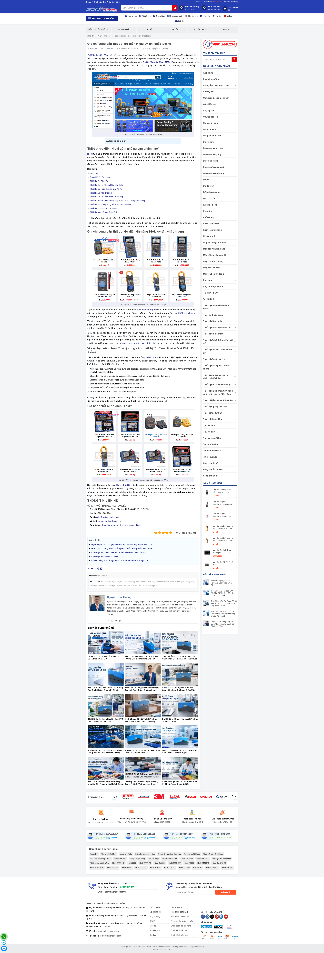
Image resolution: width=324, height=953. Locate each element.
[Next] (235, 796)
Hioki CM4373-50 (219, 863)
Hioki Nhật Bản (123, 485)
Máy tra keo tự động (213, 274)
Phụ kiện (207, 280)
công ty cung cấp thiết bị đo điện (139, 343)
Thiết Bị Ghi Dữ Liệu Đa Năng (103, 208)
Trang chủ (132, 16)
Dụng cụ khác (210, 129)
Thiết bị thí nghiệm (212, 419)
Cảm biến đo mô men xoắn (216, 98)
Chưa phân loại (210, 117)
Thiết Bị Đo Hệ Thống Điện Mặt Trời (106, 185)
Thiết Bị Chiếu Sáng (213, 315)
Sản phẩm (160, 16)
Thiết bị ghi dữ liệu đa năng (216, 384)
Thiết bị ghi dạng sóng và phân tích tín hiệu (215, 377)
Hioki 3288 (132, 863)
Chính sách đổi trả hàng (181, 926)
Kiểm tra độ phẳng (212, 230)
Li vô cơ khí (209, 236)
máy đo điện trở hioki (160, 582)
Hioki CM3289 (159, 863)
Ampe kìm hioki (120, 859)
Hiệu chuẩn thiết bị (98, 29)
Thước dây (209, 432)
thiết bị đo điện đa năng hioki (182, 582)
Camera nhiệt (153, 859)
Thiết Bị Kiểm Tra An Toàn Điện (104, 212)
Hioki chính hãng (145, 309)
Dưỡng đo (208, 142)
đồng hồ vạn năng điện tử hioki (133, 582)
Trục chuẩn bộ (210, 444)
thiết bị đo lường (186, 313)
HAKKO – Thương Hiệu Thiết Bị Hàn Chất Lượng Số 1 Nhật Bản (121, 548)
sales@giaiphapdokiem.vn (107, 517)
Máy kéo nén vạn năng (214, 249)
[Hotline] (4, 936)
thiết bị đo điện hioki (98, 586)
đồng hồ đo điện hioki (110, 582)
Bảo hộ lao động (211, 79)
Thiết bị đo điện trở (213, 334)
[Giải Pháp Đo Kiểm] (102, 9)
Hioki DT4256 (141, 868)
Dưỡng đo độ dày (212, 154)
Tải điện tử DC (210, 293)
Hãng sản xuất (176, 16)
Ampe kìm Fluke (126, 854)
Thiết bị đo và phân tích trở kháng (217, 367)
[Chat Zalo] (4, 942)
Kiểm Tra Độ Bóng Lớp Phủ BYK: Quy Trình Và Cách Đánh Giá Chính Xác (223, 624)
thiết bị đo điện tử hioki (117, 586)
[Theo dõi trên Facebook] (203, 916)
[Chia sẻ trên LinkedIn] (101, 569)
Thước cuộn (209, 425)
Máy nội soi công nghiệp (215, 255)
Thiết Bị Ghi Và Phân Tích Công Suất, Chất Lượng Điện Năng (117, 200)
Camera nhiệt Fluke (192, 854)
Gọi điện (103, 838)
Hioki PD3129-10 (97, 868)
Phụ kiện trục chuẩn (213, 286)
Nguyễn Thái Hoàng (160, 49)
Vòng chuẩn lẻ (210, 476)
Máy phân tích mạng (213, 261)
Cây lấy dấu (209, 110)
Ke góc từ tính (210, 205)
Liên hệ (181, 21)
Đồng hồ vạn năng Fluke (213, 854)
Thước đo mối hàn (212, 438)
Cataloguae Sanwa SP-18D (104, 556)
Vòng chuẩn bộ (210, 463)
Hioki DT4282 (169, 868)
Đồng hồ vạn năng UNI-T (100, 859)
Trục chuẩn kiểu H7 (212, 450)
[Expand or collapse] (178, 141)
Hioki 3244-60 (112, 868)
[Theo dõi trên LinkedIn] (221, 916)
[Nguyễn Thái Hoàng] (97, 603)
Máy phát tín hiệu (211, 267)
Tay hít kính (208, 299)
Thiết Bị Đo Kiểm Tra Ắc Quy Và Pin (106, 189)
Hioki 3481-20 (227, 868)
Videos (153, 926)
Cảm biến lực (209, 104)
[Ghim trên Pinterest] (98, 569)
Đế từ (206, 179)
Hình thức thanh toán (180, 916)
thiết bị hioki (153, 586)
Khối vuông (208, 217)
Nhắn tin (113, 838)
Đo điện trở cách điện (221, 859)
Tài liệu (218, 16)
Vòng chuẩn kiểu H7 (213, 469)
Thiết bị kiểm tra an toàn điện (218, 400)
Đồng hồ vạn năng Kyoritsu (169, 854)
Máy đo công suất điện (214, 242)
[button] (230, 9)
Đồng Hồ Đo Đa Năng (100, 177)
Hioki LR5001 (127, 868)
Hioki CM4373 (203, 863)
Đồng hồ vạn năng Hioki (145, 854)
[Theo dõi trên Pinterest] (217, 916)
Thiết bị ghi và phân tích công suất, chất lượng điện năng (218, 392)
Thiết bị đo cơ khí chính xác (217, 327)
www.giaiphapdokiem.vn (110, 521)
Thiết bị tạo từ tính (212, 413)
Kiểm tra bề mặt (211, 223)
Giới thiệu (146, 16)
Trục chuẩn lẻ (210, 457)
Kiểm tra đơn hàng (231, 2)
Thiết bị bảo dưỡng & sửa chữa (216, 307)
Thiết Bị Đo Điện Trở (99, 181)
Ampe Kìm (94, 173)
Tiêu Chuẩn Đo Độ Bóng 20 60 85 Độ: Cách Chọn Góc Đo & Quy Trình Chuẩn (224, 603)
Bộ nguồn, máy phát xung (216, 85)
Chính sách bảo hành (180, 930)
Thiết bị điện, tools (212, 321)
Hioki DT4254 (184, 868)
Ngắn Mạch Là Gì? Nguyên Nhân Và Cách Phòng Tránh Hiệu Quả (121, 544)
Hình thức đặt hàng (179, 912)
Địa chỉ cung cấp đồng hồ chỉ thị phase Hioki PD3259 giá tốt (120, 560)
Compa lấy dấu (210, 123)
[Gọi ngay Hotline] (220, 44)
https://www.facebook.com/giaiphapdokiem (120, 525)
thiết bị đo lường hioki (137, 586)
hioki (149, 582)
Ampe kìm (208, 73)
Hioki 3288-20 (145, 863)
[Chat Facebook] (4, 948)
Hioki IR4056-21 (212, 868)
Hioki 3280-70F (175, 863)
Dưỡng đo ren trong (213, 173)
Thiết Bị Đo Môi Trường (101, 193)
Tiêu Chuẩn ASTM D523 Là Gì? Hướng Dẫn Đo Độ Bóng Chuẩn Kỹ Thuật (223, 613)
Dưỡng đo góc (210, 161)
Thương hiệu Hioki (108, 854)
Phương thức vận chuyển (182, 921)
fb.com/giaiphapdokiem (110, 936)
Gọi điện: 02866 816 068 (222, 837)
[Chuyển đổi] (235, 72)
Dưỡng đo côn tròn (213, 148)
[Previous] (114, 796)
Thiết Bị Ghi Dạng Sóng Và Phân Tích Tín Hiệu (110, 204)
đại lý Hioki (151, 357)
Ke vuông (207, 211)
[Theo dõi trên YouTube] (226, 916)
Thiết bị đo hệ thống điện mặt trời (218, 342)
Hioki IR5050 (189, 863)
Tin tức (207, 16)
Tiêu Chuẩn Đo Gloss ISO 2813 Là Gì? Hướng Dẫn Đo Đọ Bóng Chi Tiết (222, 593)
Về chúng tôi (155, 912)
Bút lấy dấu (208, 91)
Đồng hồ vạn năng (212, 192)
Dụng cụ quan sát (212, 135)
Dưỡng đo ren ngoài (213, 167)
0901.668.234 (217, 2)
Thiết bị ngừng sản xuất (215, 406)
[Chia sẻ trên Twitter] (92, 569)
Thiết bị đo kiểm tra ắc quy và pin (217, 351)
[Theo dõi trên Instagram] (207, 916)
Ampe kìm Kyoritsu (169, 859)
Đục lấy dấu (209, 198)
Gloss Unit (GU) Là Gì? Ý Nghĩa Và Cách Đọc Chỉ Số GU (222, 582)
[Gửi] (174, 8)
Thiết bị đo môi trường (214, 359)
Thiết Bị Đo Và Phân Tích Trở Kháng (106, 197)
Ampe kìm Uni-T (202, 859)
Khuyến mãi (193, 16)
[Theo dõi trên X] (212, 916)
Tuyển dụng (200, 29)
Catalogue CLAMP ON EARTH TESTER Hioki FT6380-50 (118, 552)
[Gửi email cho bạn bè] (95, 569)
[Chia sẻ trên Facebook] (89, 569)
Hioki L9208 (197, 868)
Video (229, 16)
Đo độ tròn (208, 186)
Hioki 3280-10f (118, 863)
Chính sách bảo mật (179, 935)
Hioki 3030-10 (155, 868)
